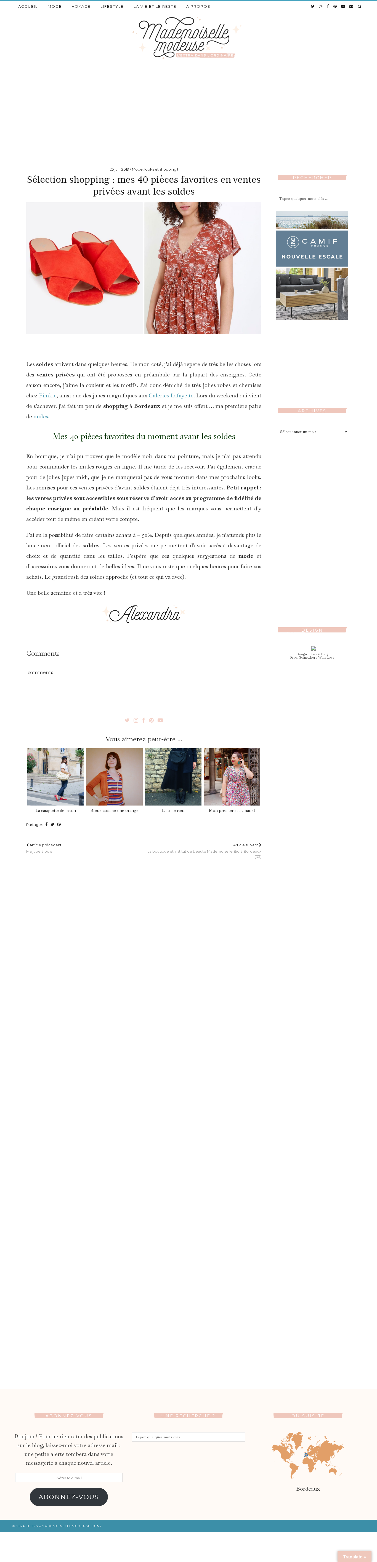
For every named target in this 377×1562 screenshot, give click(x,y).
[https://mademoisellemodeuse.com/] (188, 37)
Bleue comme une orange (115, 810)
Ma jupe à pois (44, 848)
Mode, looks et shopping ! (155, 169)
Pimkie (48, 395)
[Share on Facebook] (46, 824)
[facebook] (328, 6)
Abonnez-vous (69, 1497)
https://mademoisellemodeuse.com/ (64, 1526)
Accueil (28, 6)
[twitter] (313, 6)
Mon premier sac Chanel (232, 810)
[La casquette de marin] (55, 776)
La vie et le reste (155, 6)
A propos (198, 6)
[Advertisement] (188, 110)
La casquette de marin (56, 810)
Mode (55, 6)
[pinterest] (335, 6)
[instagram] (321, 6)
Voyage (81, 6)
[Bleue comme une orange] (114, 776)
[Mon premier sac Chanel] (232, 776)
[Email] (351, 6)
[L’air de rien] (173, 776)
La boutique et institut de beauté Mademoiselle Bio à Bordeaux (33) (204, 851)
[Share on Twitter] (52, 824)
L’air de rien (173, 810)
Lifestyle (112, 6)
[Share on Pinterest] (59, 824)
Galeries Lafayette (171, 395)
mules (40, 416)
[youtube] (343, 6)
